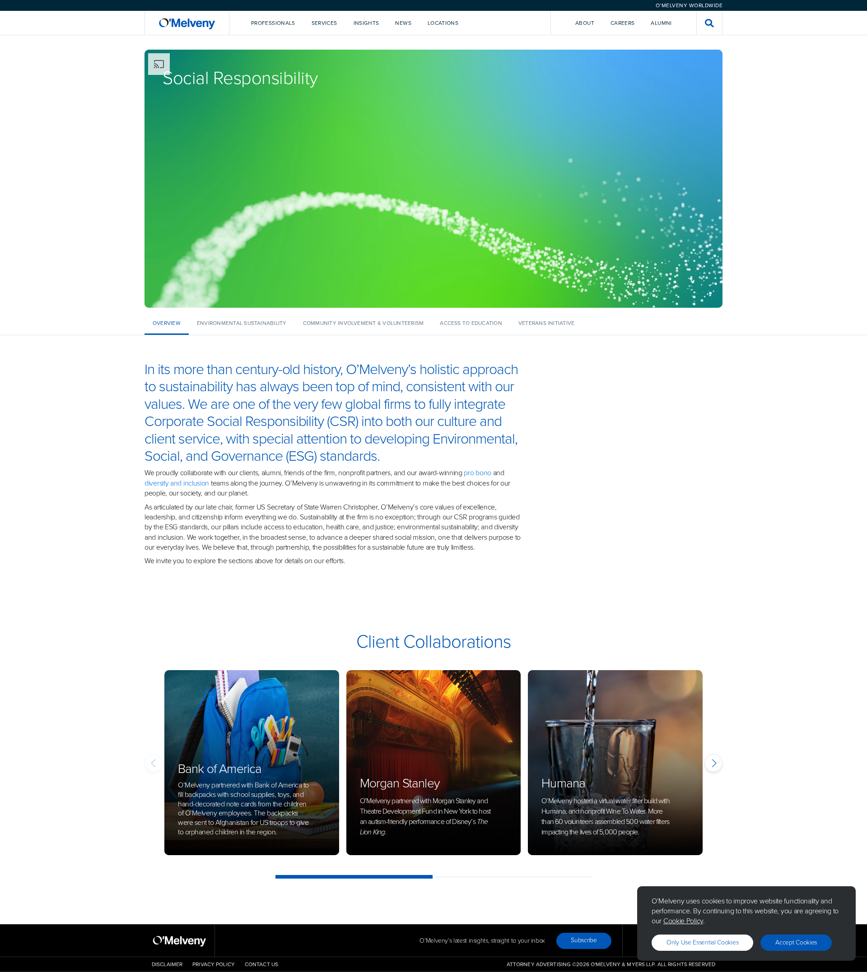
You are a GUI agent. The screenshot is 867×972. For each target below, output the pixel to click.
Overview (167, 323)
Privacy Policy (213, 964)
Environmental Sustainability (242, 323)
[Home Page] (187, 23)
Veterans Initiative (546, 323)
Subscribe (584, 940)
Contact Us (261, 964)
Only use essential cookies (702, 942)
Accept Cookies (796, 942)
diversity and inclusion (176, 483)
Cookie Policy (683, 921)
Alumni (661, 23)
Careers (623, 23)
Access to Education (471, 323)
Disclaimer (167, 964)
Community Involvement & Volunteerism (363, 323)
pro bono (477, 472)
